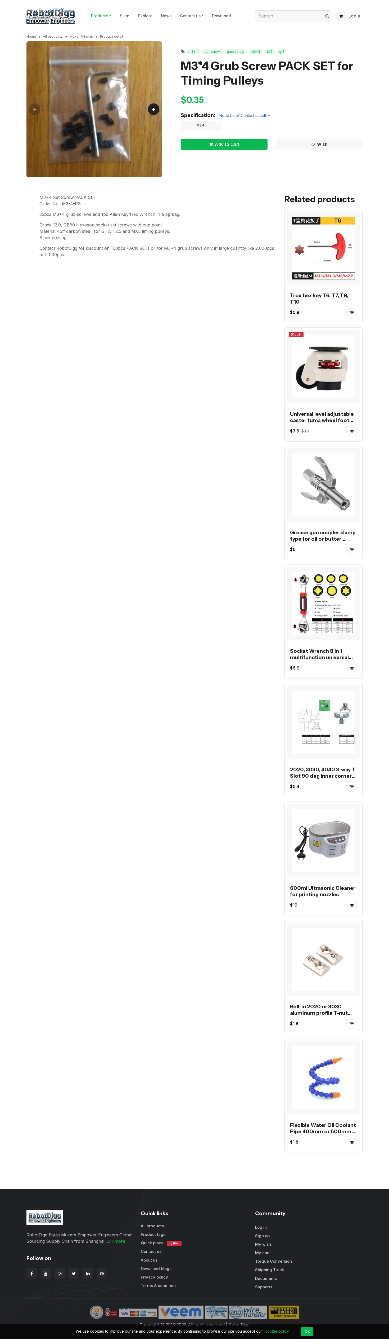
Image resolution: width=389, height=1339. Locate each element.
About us (149, 1260)
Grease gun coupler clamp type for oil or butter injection (323, 538)
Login (354, 16)
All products (53, 36)
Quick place (160, 1242)
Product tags (153, 1234)
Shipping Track (269, 1269)
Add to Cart (227, 144)
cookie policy (277, 1331)
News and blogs (156, 1268)
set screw (212, 52)
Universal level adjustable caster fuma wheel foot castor (322, 420)
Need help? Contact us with (243, 115)
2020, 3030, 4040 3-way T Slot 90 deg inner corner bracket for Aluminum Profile (322, 779)
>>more (117, 1241)
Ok (307, 1331)
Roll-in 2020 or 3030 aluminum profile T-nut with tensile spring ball (319, 1012)
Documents (266, 1278)
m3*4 (193, 52)
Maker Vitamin (81, 36)
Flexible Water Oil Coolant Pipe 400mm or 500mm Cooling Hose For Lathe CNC (323, 1134)
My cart (262, 1252)
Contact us (190, 15)
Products (99, 15)
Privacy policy (154, 1277)
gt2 (281, 52)
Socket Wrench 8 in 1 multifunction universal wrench (319, 657)
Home (31, 36)
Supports (263, 1286)
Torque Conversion (273, 1261)
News (166, 15)
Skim (124, 15)
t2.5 (270, 52)
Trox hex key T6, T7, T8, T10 (319, 298)
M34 (201, 125)
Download (221, 15)
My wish (263, 1244)
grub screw (235, 52)
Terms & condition (158, 1285)
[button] (341, 16)
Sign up (262, 1235)
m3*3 (255, 52)
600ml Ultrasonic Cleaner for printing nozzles (322, 891)
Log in (261, 1227)
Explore (145, 15)
